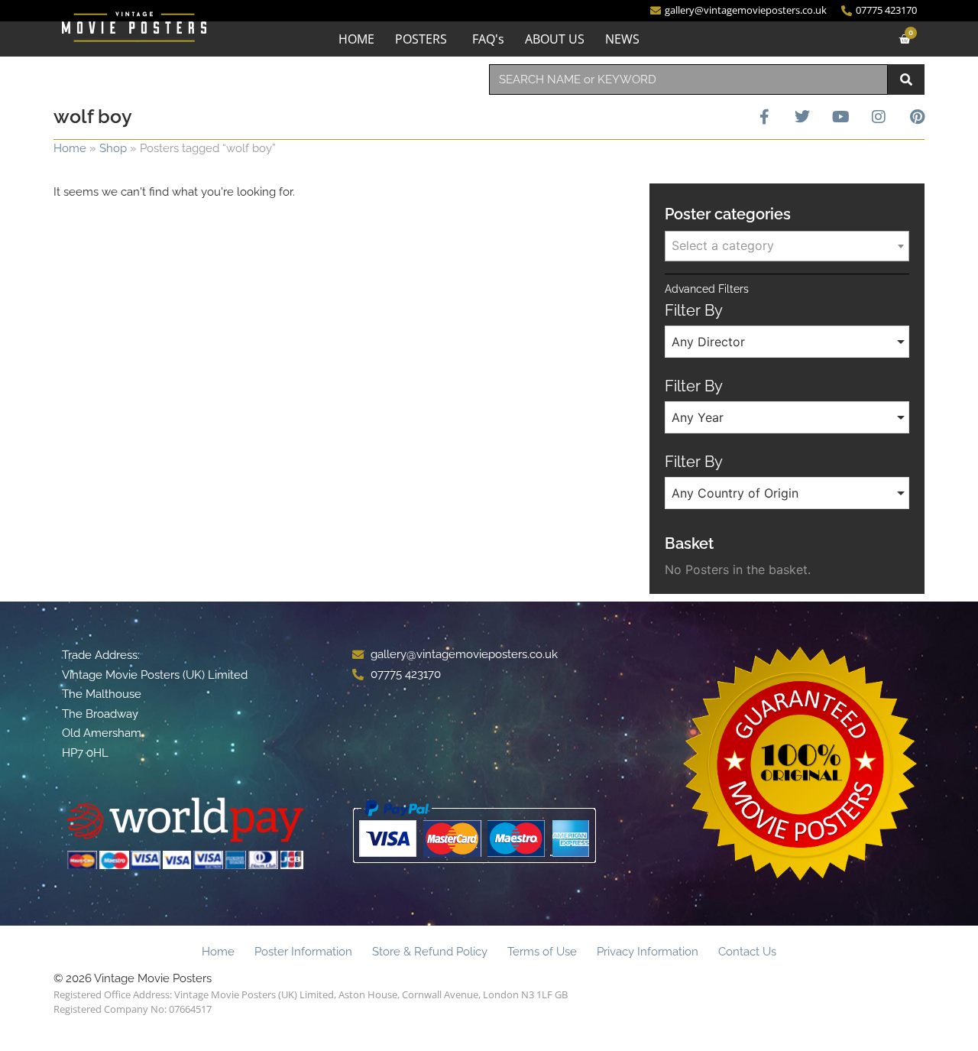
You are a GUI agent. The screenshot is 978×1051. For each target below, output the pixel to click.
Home (69, 148)
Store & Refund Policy (429, 952)
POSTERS (421, 39)
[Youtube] (840, 117)
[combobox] (688, 79)
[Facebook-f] (764, 117)
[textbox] (786, 245)
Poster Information (303, 952)
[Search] (906, 79)
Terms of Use (542, 952)
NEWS (622, 39)
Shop (113, 148)
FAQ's (488, 39)
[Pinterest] (917, 117)
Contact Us (747, 952)
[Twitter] (802, 117)
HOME (356, 39)
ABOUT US (555, 39)
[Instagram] (878, 117)
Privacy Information (647, 952)
